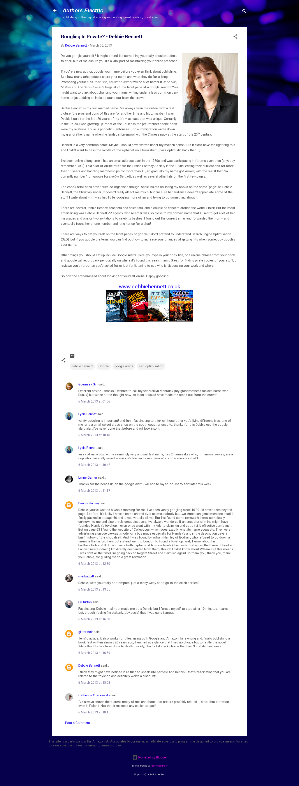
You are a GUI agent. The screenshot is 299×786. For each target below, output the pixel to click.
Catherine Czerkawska (94, 695)
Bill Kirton (85, 602)
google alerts (123, 366)
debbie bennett (82, 366)
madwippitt (86, 576)
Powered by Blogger (152, 757)
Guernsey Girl (87, 384)
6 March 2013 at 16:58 (94, 619)
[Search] (244, 12)
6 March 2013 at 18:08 (94, 683)
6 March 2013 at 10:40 (94, 435)
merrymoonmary (159, 765)
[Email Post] (72, 357)
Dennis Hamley (89, 503)
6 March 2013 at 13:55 (94, 589)
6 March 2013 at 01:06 (94, 401)
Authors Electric (83, 10)
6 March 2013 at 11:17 (94, 491)
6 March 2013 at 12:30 (94, 564)
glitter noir (85, 632)
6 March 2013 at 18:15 (94, 712)
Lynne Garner (87, 477)
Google (103, 366)
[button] (235, 37)
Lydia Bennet (87, 414)
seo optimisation (151, 366)
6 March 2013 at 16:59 (94, 653)
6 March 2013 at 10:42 (94, 465)
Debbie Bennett (89, 665)
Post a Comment (77, 723)
